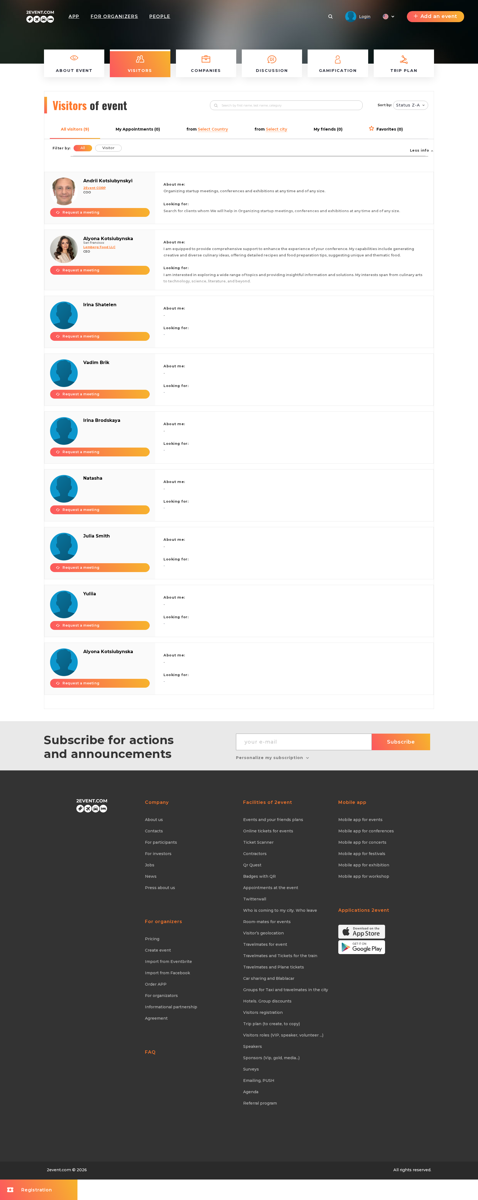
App (74, 16)
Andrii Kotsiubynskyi (108, 180)
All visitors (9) (75, 129)
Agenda (250, 1091)
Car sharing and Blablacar (268, 978)
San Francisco (93, 243)
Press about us (160, 887)
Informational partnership (171, 1006)
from (207, 129)
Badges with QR (259, 876)
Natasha (92, 478)
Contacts (154, 830)
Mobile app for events (360, 819)
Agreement (156, 1018)
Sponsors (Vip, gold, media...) (271, 1057)
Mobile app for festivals (361, 853)
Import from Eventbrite (168, 961)
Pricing (152, 938)
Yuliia (89, 593)
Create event (158, 950)
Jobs (149, 865)
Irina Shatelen (99, 304)
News (151, 876)
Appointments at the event (270, 887)
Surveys (251, 1069)
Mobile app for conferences (366, 830)
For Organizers (114, 16)
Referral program (260, 1103)
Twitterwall (254, 899)
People (159, 16)
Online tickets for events (268, 830)
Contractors (255, 853)
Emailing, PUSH (258, 1080)
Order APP (156, 984)
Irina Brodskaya (101, 420)
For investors (158, 853)
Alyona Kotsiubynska (108, 238)
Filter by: (62, 148)
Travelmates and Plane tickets (273, 967)
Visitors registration (263, 1012)
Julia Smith (96, 536)
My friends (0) (328, 129)
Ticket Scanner (258, 842)
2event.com (59, 1169)
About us (154, 819)
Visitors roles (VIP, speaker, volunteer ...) (283, 1035)
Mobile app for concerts (362, 842)
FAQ (150, 1052)
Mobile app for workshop (363, 876)
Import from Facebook (167, 972)
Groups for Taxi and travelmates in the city (285, 989)
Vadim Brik (96, 362)
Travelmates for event (265, 944)
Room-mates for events (267, 921)
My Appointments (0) (138, 129)
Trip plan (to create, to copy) (271, 1023)
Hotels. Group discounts (267, 1001)
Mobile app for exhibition (363, 865)
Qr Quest (252, 865)
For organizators (161, 995)
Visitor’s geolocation (263, 933)
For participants (161, 842)
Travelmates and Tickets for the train (280, 955)
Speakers (252, 1046)
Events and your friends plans (273, 819)
